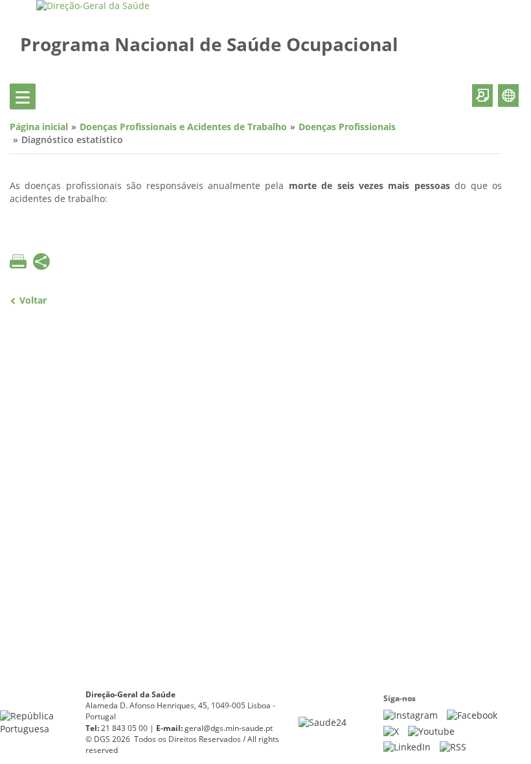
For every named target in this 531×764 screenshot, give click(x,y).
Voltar (33, 300)
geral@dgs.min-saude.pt (229, 728)
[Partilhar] (41, 263)
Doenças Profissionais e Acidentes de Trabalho (183, 127)
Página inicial (39, 127)
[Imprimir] (18, 261)
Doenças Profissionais (347, 127)
